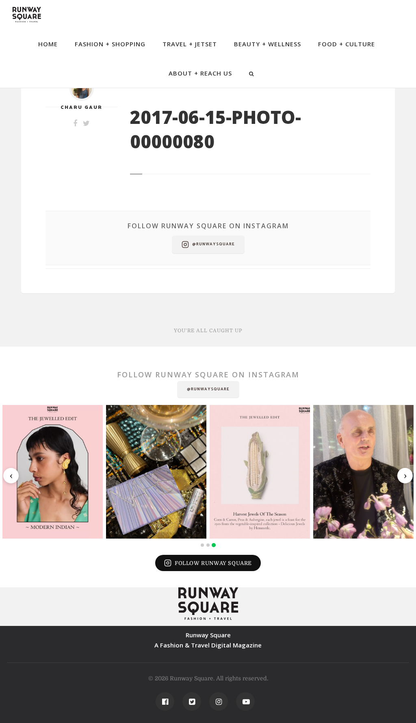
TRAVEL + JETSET (189, 44)
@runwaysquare (213, 244)
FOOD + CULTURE (346, 44)
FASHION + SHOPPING (110, 44)
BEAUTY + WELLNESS (267, 44)
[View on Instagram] (52, 472)
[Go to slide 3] (214, 545)
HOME (48, 44)
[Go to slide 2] (208, 545)
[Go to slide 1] (202, 545)
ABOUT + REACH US (200, 73)
